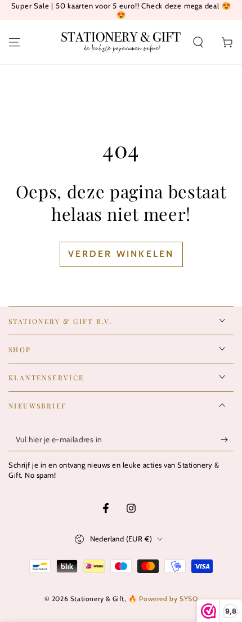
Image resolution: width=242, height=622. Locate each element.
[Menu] (14, 42)
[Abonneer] (227, 440)
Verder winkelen (121, 253)
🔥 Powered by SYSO (163, 598)
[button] (198, 42)
